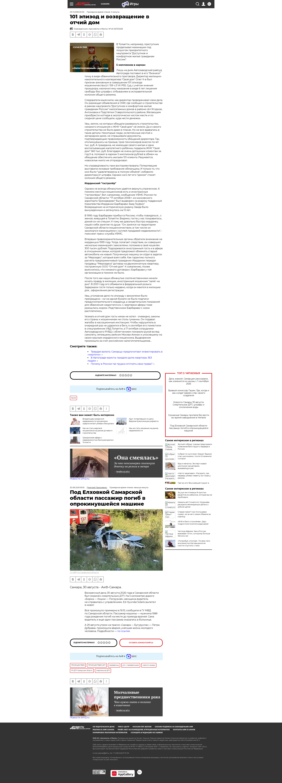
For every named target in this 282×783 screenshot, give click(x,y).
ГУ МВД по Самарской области (84, 572)
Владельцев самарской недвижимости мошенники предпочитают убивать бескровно (98, 421)
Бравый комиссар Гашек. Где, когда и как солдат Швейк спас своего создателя (188, 393)
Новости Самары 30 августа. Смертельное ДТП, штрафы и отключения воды (188, 405)
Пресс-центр (123, 727)
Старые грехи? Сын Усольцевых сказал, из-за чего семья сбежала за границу (194, 514)
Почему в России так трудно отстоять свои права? (121, 363)
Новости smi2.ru (79, 478)
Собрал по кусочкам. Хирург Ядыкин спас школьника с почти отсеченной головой (195, 456)
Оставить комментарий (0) (141, 643)
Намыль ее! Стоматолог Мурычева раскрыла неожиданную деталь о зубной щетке (193, 504)
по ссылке (123, 631)
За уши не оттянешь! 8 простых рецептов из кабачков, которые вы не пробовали (195, 494)
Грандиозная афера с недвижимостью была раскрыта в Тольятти (98, 440)
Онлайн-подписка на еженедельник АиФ (174, 727)
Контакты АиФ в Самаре (184, 730)
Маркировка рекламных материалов (110, 733)
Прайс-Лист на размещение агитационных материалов (144, 730)
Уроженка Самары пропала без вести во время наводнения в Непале (188, 416)
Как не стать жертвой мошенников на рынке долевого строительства (98, 430)
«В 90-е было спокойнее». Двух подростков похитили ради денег (193, 522)
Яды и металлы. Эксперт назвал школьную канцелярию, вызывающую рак (192, 465)
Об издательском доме (104, 727)
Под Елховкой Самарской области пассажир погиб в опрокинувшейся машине (188, 428)
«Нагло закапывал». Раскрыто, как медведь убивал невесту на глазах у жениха (194, 475)
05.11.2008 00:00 (77, 12)
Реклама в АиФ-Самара (103, 730)
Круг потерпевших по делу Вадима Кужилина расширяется (143, 420)
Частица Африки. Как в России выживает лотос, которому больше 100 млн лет (194, 533)
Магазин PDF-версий (142, 727)
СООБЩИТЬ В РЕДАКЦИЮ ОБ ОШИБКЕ (147, 733)
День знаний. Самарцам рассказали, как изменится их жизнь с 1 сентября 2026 (189, 381)
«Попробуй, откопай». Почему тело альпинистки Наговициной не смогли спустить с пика (194, 543)
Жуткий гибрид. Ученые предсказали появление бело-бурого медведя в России (195, 446)
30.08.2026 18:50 (77, 487)
